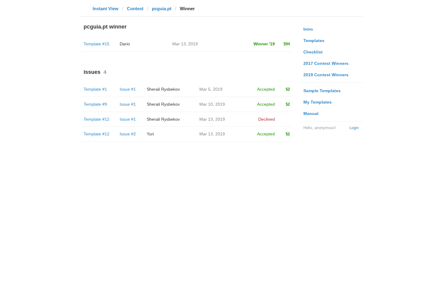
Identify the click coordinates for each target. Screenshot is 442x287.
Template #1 (95, 89)
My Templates (317, 102)
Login (354, 127)
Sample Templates (322, 90)
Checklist (313, 52)
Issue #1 (128, 89)
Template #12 (96, 119)
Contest (135, 8)
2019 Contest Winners (325, 74)
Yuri (150, 133)
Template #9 (95, 104)
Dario (125, 43)
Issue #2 (128, 133)
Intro (308, 29)
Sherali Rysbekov (163, 89)
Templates (313, 40)
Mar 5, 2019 (211, 89)
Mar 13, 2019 (212, 119)
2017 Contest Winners (325, 63)
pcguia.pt (161, 8)
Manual (310, 113)
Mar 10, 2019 (212, 104)
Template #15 (96, 43)
